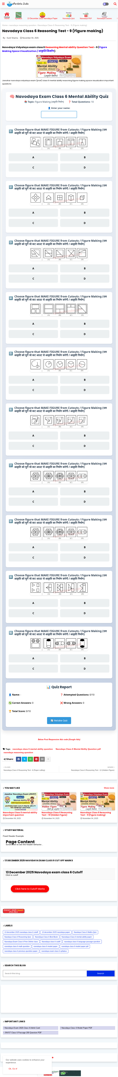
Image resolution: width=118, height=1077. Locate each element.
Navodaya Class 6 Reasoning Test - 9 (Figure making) (95, 813)
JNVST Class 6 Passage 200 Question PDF (23, 1033)
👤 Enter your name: (59, 108)
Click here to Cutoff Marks (30, 888)
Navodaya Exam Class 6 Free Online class (21, 942)
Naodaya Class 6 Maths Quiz (85, 932)
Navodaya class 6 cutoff (51, 942)
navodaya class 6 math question (17, 946)
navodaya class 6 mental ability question (33, 749)
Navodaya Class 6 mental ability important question (20, 813)
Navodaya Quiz (69, 18)
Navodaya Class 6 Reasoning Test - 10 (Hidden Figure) (57, 813)
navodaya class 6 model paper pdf (74, 946)
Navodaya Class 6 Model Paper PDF (77, 1028)
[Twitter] (24, 759)
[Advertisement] (78, 886)
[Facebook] (18, 759)
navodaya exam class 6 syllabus (54, 951)
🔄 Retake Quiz (59, 720)
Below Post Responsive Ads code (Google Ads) (59, 739)
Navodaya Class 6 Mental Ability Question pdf (78, 749)
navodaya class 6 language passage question (82, 942)
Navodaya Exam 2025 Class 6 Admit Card (22, 1028)
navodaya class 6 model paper (46, 946)
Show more (109, 788)
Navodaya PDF (86, 18)
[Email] (42, 759)
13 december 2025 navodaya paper (56, 932)
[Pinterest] (36, 759)
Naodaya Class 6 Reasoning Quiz (17, 937)
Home (5, 25)
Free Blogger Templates (57, 1072)
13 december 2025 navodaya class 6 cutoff (21, 932)
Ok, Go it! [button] (13, 1069)
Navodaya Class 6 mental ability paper (77, 937)
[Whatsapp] (30, 759)
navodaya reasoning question (22, 25)
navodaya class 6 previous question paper (21, 951)
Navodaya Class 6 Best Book (46, 937)
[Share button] (48, 759)
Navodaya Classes (104, 18)
